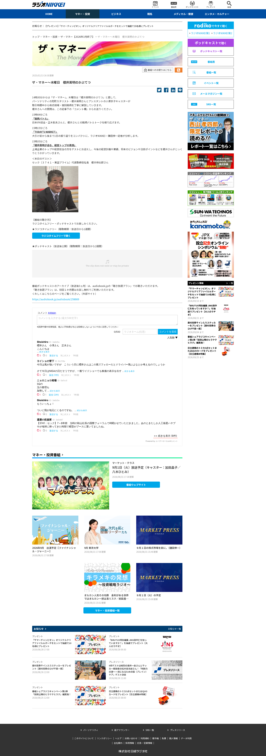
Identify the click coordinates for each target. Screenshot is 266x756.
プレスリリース (177, 730)
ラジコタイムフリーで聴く (56, 235)
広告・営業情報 (144, 742)
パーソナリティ (90, 730)
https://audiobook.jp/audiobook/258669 (55, 299)
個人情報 (173, 738)
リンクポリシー (104, 738)
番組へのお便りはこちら (159, 69)
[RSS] (178, 70)
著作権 (155, 738)
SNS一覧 (150, 730)
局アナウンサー (121, 730)
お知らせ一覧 (174, 628)
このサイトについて (84, 738)
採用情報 (129, 742)
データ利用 (186, 738)
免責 (164, 738)
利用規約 (145, 738)
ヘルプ (118, 738)
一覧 (231, 283)
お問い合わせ (131, 738)
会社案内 (118, 742)
